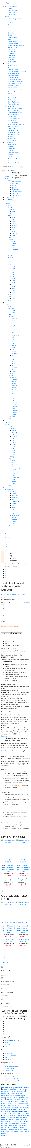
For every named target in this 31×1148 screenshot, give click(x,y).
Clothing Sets (12, 114)
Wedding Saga (13, 126)
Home (8, 564)
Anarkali (10, 27)
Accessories (9, 142)
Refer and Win (16, 195)
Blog (6, 1042)
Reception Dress (13, 134)
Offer (10, 8)
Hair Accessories (13, 153)
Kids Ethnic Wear (13, 73)
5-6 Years (9, 869)
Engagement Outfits (14, 132)
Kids (6, 63)
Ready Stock (12, 15)
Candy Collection (20, 1119)
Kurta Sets (11, 23)
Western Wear (12, 47)
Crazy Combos (13, 110)
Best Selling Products (15, 19)
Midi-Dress (11, 57)
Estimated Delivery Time (13, 1081)
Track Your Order (10, 1055)
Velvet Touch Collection (16, 45)
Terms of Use (9, 1070)
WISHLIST (8, 862)
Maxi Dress (11, 55)
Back (13, 197)
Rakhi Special (12, 116)
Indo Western (12, 37)
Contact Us (15, 189)
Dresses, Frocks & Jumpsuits (17, 71)
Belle (9, 67)
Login (3, 170)
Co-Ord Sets (12, 51)
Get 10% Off (4, 962)
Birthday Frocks (20, 1105)
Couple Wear (12, 120)
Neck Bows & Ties (14, 159)
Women (7, 17)
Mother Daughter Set (15, 112)
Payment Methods (11, 1077)
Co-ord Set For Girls (14, 84)
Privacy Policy (9, 1068)
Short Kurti (11, 33)
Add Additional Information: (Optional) (9, 626)
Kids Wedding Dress (14, 79)
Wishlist (7, 538)
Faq (6, 1046)
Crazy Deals (12, 6)
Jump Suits (11, 49)
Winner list (8, 1057)
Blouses (10, 35)
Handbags (11, 148)
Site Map (4, 1136)
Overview (15, 183)
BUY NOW (8, 860)
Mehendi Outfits (13, 130)
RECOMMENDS (13, 43)
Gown (10, 39)
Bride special (12, 138)
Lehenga (11, 29)
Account (7, 530)
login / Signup (16, 181)
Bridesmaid (11, 136)
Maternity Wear (11, 1109)
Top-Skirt (11, 59)
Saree (10, 25)
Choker (10, 155)
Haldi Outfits (12, 128)
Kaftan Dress (12, 41)
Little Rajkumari (13, 69)
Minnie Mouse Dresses (15, 94)
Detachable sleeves (14, 161)
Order (6, 534)
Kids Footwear (13, 65)
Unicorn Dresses (13, 96)
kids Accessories (13, 75)
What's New (12, 61)
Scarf (10, 157)
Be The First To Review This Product (13, 594)
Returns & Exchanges (11, 1066)
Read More (4, 736)
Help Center (9, 1053)
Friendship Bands (13, 163)
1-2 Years (9, 865)
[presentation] (1, 890)
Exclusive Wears (10, 106)
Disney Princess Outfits (15, 90)
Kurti (9, 31)
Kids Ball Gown (13, 77)
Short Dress (12, 53)
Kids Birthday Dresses (15, 82)
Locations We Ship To (12, 1079)
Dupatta (10, 151)
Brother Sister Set (14, 118)
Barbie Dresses (13, 100)
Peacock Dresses (13, 104)
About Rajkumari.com (12, 1040)
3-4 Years (8, 867)
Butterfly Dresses (13, 102)
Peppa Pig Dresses (14, 98)
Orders (14, 185)
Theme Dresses (13, 88)
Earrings (11, 146)
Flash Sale (11, 13)
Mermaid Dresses (13, 92)
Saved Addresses (17, 191)
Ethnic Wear (12, 21)
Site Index (8, 1044)
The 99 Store (12, 10)
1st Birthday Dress (14, 86)
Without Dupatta (7, 1089)
